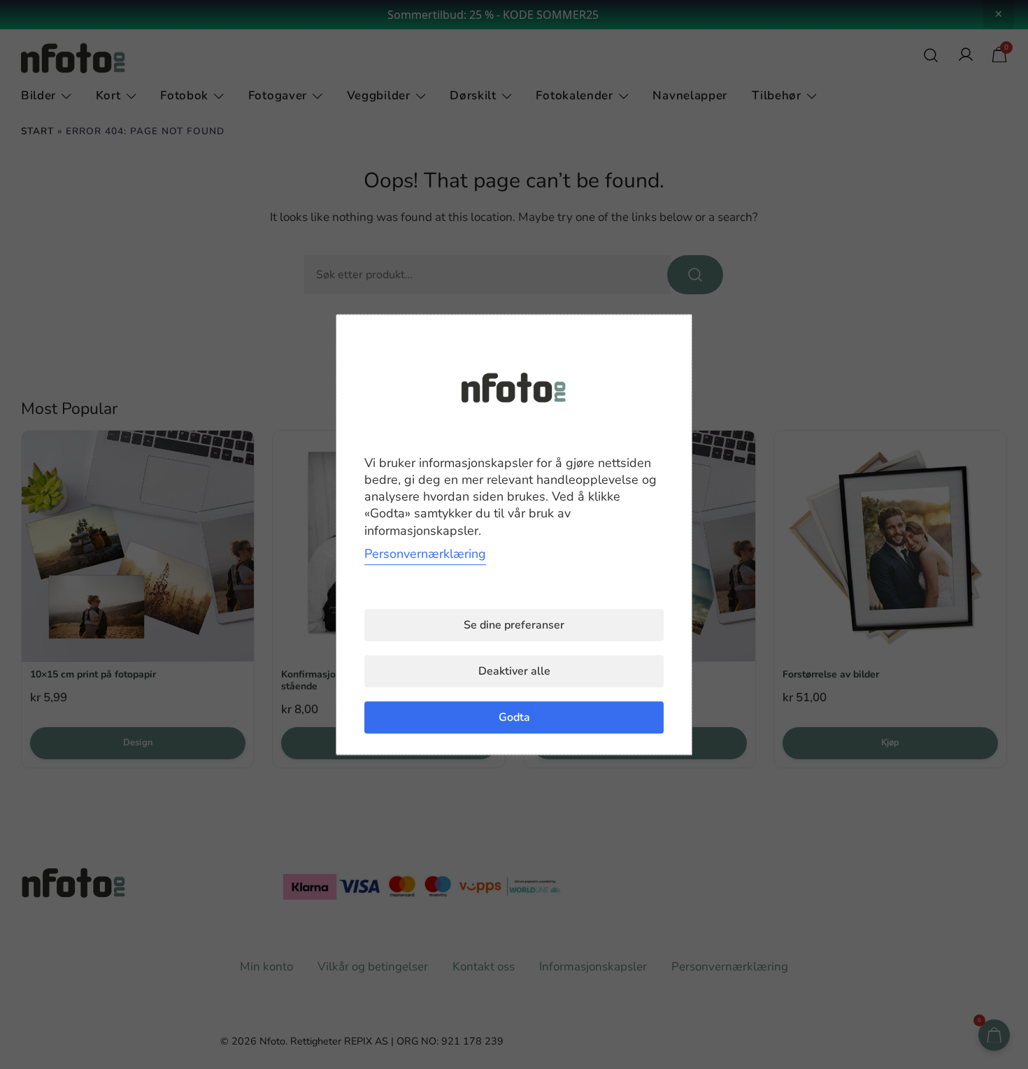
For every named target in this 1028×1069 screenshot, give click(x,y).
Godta (514, 717)
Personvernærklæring (425, 553)
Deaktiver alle (514, 671)
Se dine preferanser (514, 625)
